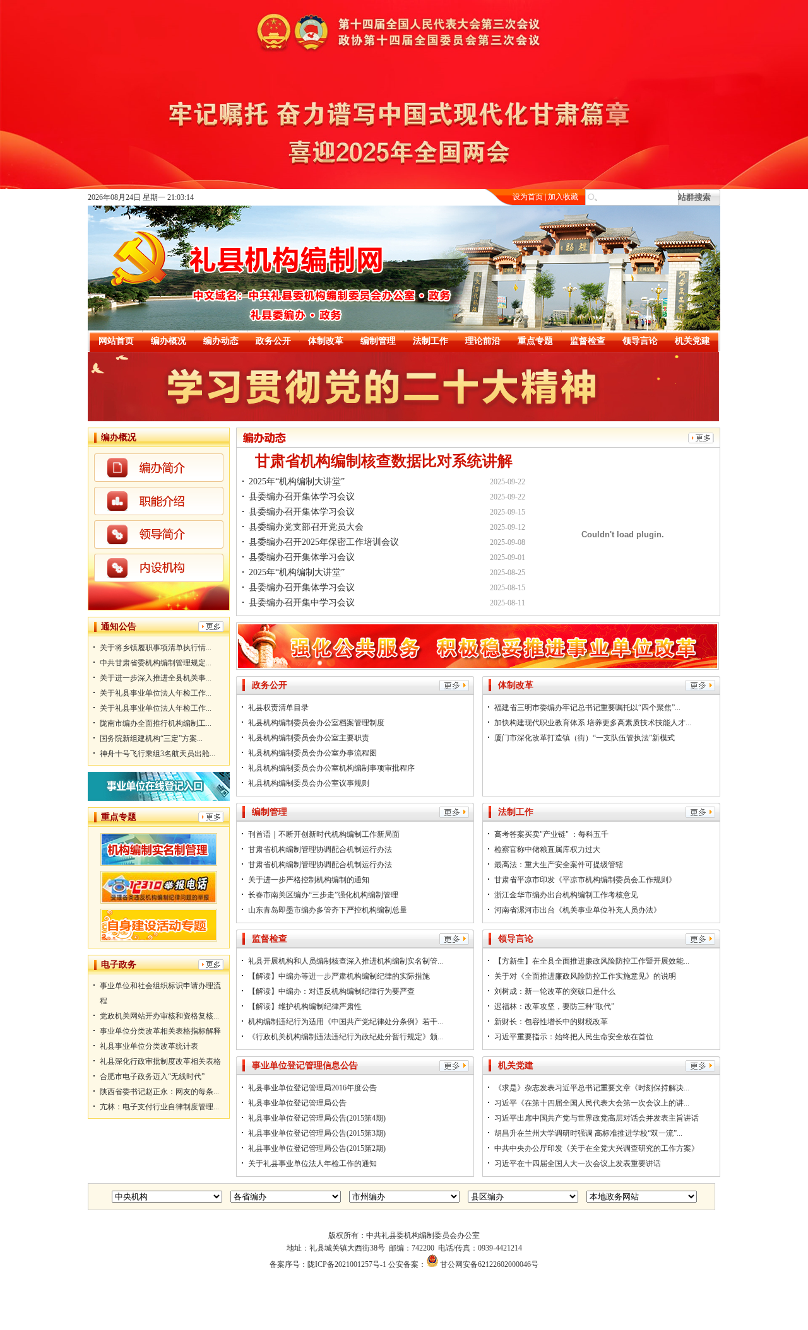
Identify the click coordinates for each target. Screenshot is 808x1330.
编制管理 (378, 341)
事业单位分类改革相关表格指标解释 (160, 1031)
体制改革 (325, 341)
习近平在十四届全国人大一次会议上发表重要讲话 (577, 1163)
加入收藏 (563, 196)
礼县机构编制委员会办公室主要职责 (308, 737)
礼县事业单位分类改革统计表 (149, 1046)
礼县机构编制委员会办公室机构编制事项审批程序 (331, 768)
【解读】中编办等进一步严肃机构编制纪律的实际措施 (339, 976)
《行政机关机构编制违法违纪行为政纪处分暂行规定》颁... (345, 1036)
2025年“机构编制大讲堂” (297, 481)
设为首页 (528, 196)
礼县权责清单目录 (278, 707)
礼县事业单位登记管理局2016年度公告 (312, 1087)
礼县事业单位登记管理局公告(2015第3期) (317, 1133)
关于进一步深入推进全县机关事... (155, 678)
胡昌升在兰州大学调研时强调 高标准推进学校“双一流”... (588, 1133)
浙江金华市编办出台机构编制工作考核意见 (566, 894)
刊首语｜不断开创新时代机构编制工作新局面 (324, 834)
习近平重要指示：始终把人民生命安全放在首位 (573, 1036)
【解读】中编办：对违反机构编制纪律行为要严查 (331, 991)
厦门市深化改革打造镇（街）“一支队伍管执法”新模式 (584, 737)
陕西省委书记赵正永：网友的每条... (159, 1091)
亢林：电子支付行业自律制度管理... (159, 1106)
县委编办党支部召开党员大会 (306, 527)
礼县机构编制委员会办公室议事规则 (308, 783)
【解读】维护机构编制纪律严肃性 (305, 1006)
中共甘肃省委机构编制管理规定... (155, 662)
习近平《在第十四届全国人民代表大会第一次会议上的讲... (591, 1103)
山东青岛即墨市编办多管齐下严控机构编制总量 (327, 910)
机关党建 (692, 341)
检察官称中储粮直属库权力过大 (547, 849)
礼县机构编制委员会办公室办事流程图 (312, 753)
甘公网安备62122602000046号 (489, 1264)
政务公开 (273, 341)
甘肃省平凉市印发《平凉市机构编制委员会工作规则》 (585, 879)
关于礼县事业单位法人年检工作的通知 (312, 1163)
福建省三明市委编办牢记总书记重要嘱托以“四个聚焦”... (587, 707)
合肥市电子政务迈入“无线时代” (152, 1076)
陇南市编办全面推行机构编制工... (155, 723)
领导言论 (640, 341)
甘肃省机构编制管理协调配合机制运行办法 (320, 849)
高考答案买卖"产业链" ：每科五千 (551, 834)
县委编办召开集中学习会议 (302, 602)
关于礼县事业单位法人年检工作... (155, 693)
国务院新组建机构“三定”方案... (151, 738)
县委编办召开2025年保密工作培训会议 (324, 542)
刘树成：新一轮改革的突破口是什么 (554, 991)
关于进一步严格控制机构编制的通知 (308, 879)
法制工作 (430, 341)
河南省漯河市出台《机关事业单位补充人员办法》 (577, 910)
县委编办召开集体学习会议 (302, 496)
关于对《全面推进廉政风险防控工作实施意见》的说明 (585, 976)
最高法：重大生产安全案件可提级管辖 (558, 864)
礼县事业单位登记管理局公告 (297, 1103)
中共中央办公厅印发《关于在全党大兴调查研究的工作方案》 (596, 1148)
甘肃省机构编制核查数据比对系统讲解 (384, 461)
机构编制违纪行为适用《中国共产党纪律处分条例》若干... (345, 1021)
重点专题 (535, 341)
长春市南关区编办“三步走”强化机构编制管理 (323, 894)
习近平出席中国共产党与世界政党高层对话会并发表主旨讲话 (596, 1118)
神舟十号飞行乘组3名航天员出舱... (157, 753)
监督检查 (587, 341)
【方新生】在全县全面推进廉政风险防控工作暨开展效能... (591, 961)
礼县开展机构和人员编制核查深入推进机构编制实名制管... (345, 961)
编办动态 (221, 341)
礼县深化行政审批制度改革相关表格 (160, 1061)
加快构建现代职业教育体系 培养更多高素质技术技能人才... (592, 722)
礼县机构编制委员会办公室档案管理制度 (316, 722)
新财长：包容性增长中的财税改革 (551, 1021)
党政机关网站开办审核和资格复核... (159, 1016)
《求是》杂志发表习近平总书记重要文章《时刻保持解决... (591, 1087)
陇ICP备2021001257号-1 (346, 1264)
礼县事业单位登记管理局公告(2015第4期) (317, 1118)
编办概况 (168, 341)
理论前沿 (483, 341)
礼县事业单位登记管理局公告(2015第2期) (317, 1148)
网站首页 (116, 341)
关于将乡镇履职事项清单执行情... (155, 647)
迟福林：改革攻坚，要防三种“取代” (554, 1006)
